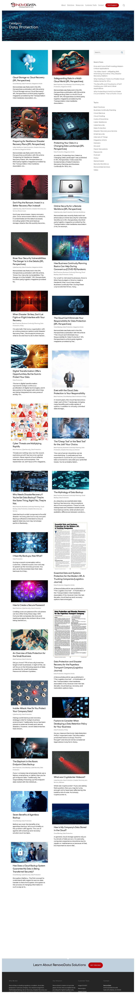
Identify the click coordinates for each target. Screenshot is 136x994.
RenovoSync (82, 988)
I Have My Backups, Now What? (27, 556)
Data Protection (26, 83)
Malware (61, 782)
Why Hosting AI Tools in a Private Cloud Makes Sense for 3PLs (109, 80)
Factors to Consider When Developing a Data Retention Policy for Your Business (70, 724)
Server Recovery (28, 990)
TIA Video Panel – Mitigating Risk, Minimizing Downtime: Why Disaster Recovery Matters (107, 74)
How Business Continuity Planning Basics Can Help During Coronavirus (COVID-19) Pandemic (70, 266)
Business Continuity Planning (72, 272)
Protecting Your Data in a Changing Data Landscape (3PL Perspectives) (69, 146)
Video (96, 170)
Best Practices (58, 84)
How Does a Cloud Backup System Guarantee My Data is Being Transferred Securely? (29, 869)
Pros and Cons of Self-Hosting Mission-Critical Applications (108, 67)
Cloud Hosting (76, 84)
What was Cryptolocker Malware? (69, 777)
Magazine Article (37, 83)
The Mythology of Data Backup (68, 492)
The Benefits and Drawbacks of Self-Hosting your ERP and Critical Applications (108, 86)
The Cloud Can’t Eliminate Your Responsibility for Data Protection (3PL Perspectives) (70, 321)
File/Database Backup (15, 990)
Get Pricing (95, 965)
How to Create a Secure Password (29, 605)
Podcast (97, 155)
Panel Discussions (101, 149)
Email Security (99, 134)
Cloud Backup (17, 83)
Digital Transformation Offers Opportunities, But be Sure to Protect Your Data (27, 374)
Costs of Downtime (101, 119)
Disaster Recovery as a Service (70, 449)
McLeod (97, 146)
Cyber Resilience (18, 147)
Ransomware (22, 211)
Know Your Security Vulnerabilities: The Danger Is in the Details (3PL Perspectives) (29, 261)
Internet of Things (101, 137)
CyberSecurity (17, 208)
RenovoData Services (102, 167)
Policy (71, 274)
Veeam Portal (82, 991)
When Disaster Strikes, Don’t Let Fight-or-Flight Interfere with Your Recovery (29, 317)
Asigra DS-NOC (82, 985)
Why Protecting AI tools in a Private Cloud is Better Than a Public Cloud (108, 92)
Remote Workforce (79, 212)
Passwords (98, 152)
